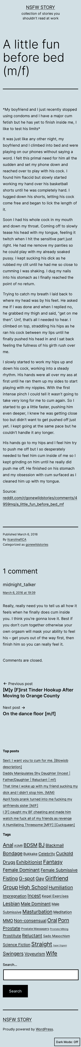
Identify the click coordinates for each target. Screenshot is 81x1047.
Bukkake (30, 854)
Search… (10, 965)
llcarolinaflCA (16, 539)
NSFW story (40, 7)
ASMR (18, 846)
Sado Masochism (56, 936)
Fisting (10, 878)
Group (10, 887)
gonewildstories (37, 544)
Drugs (9, 862)
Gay (40, 878)
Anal (8, 845)
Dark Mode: (64, 1042)
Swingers (13, 953)
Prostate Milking (59, 929)
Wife (51, 953)
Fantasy (53, 862)
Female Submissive (59, 870)
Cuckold (64, 853)
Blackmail (55, 845)
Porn (63, 920)
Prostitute (12, 935)
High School (33, 887)
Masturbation (37, 912)
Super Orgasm (60, 945)
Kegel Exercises (55, 896)
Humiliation (61, 887)
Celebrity (46, 853)
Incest (34, 895)
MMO (8, 920)
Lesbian (11, 903)
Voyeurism (34, 953)
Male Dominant (36, 903)
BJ (41, 845)
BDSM (30, 845)
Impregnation (15, 896)
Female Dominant (21, 870)
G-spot (27, 878)
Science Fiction (16, 944)
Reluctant (32, 935)
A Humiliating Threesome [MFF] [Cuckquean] (39, 825)
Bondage (12, 853)
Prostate (11, 928)
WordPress (44, 1029)
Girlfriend (56, 878)
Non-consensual (30, 920)
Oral (52, 920)
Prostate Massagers (35, 929)
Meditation (62, 912)
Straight (41, 944)
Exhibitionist (29, 862)
